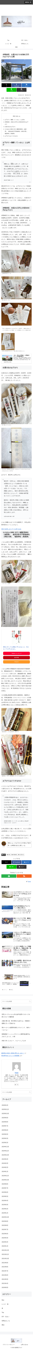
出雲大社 (22, 854)
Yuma (16, 1072)
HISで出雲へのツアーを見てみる (11, 529)
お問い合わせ (24, 1344)
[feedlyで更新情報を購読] (8, 876)
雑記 (4, 854)
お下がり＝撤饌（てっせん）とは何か (15, 119)
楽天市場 (16, 657)
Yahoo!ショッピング (16, 653)
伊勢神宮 (15, 854)
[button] (21, 90)
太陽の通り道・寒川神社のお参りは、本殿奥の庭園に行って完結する (16, 1022)
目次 (14, 116)
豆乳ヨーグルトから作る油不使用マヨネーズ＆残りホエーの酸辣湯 (16, 1016)
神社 (9, 854)
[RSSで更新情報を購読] (24, 876)
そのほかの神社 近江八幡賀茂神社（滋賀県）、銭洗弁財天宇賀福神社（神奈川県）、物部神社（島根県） (17, 131)
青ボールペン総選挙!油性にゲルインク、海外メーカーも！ (16, 1029)
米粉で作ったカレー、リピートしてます (14, 1040)
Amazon (16, 661)
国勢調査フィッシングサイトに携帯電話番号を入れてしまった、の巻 (16, 1035)
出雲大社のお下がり (10, 126)
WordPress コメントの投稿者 (10, 1055)
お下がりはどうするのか (11, 136)
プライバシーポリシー (9, 1344)
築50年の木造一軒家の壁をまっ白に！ (13, 1053)
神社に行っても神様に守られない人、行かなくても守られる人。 (16, 648)
